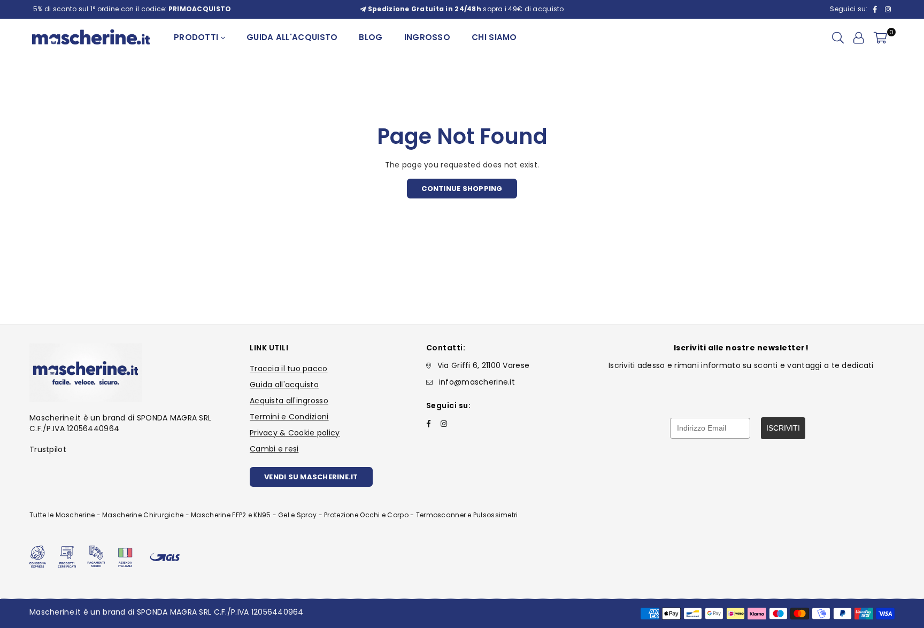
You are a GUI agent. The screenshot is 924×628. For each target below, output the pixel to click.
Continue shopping (461, 188)
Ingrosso (427, 37)
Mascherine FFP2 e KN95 (231, 514)
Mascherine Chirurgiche (142, 514)
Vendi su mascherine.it (311, 477)
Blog (370, 37)
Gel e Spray (297, 514)
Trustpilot (47, 449)
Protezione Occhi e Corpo (366, 514)
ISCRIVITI (783, 428)
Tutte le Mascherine (62, 514)
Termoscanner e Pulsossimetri (467, 514)
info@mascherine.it (477, 382)
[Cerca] (838, 37)
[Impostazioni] (858, 37)
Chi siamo (494, 37)
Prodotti (197, 37)
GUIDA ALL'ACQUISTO (292, 37)
